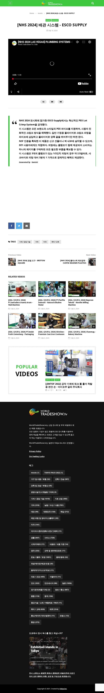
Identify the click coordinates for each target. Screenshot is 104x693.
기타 (36, 242)
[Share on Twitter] (19, 226)
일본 (67, 583)
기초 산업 (61, 498)
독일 (64, 511)
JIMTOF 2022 (50, 380)
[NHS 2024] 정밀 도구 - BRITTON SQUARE (31, 261)
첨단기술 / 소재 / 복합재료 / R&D (46, 603)
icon (22, 288)
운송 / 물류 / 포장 (41, 557)
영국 (35, 550)
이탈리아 (55, 576)
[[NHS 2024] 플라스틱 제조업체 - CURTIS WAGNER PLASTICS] (92, 262)
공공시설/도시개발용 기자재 (43, 492)
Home (32, 13)
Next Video (91, 255)
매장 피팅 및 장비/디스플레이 (44, 518)
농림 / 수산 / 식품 (54, 505)
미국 (45, 242)
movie (40, 13)
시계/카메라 (38, 544)
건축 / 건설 (62, 479)
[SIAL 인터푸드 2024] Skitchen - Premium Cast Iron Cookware (51, 333)
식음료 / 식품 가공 (59, 544)
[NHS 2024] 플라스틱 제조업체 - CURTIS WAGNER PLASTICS (73, 261)
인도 (35, 583)
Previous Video (14, 255)
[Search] (92, 3)
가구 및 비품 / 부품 (40, 479)
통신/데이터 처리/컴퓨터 (43, 615)
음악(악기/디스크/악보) (42, 570)
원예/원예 (62, 557)
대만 (34, 511)
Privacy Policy (35, 451)
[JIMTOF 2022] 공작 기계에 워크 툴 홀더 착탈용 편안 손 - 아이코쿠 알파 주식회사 (68, 385)
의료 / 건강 (38, 576)
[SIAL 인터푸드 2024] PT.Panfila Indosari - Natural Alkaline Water (51, 302)
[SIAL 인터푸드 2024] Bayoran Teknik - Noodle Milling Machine (80, 302)
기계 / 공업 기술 (24, 242)
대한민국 (49, 511)
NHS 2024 (55, 20)
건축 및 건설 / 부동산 (41, 485)
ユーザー (51, 390)
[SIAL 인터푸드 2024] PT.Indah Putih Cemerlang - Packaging (21, 333)
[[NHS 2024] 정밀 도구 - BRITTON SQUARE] (12, 262)
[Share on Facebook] (11, 226)
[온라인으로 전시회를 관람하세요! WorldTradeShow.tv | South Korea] (52, 3)
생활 (35, 537)
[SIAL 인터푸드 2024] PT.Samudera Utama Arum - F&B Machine (20, 302)
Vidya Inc (63, 689)
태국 (54, 609)
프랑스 (64, 615)
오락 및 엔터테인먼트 (55, 550)
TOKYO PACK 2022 (53, 472)
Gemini (35, 162)
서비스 (50, 537)
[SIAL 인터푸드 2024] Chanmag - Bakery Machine (82, 333)
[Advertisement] (56, 196)
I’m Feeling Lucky (37, 456)
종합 (35, 596)
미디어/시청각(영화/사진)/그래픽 (46, 531)
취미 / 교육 (55, 242)
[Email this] (26, 226)
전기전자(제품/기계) (40, 589)
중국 (49, 596)
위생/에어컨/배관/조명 (42, 563)
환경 (35, 622)
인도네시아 (51, 583)
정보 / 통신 (62, 589)
